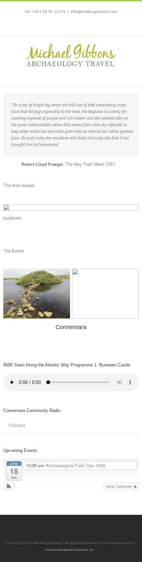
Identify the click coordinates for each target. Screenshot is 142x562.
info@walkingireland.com (94, 11)
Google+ (94, 25)
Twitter (56, 24)
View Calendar (119, 486)
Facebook (45, 25)
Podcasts (17, 425)
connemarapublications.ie (68, 549)
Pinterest (81, 25)
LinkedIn (68, 24)
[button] (9, 486)
